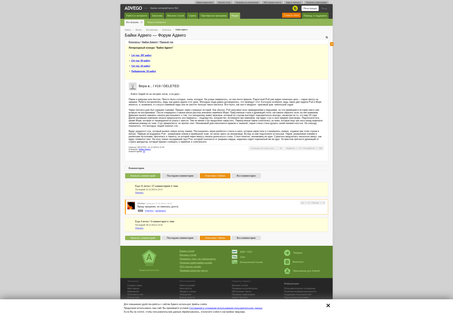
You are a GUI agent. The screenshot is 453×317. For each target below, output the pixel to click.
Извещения (133, 291)
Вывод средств (187, 297)
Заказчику (157, 15)
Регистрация (310, 8)
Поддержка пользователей (297, 294)
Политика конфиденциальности (300, 291)
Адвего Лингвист (293, 2)
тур (166, 42)
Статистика (133, 297)
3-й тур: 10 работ (140, 66)
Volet (242, 257)
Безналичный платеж (251, 262)
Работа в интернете (136, 15)
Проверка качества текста (194, 270)
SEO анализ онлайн (190, 266)
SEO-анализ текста (272, 2)
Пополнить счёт (135, 294)
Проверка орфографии (316, 2)
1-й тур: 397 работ (141, 55)
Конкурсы (134, 42)
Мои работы (186, 288)
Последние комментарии (180, 175)
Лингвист (240, 297)
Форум (234, 15)
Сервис (192, 15)
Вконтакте (298, 262)
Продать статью (188, 291)
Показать (139, 193)
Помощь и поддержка (315, 15)
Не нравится (308, 148)
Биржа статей (187, 251)
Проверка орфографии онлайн (196, 262)
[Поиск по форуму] (327, 37)
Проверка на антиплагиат (247, 2)
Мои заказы (133, 288)
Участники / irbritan (215, 175)
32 (144, 151)
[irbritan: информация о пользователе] (131, 205)
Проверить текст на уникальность (198, 258)
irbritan (141, 203)
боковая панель (332, 44)
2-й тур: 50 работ (140, 60)
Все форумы (132, 22)
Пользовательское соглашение (300, 288)
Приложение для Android (306, 271)
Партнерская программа (296, 297)
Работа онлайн (187, 285)
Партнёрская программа (214, 15)
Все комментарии (246, 175)
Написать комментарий (142, 175)
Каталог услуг (224, 2)
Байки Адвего (150, 42)
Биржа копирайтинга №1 (164, 8)
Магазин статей (175, 15)
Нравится (290, 148)
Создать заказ (291, 15)
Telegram (297, 252)
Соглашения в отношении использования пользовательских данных (225, 308)
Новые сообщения (156, 22)
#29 (140, 211)
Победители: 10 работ (143, 71)
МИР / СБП (246, 252)
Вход (324, 8)
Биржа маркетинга (205, 2)
